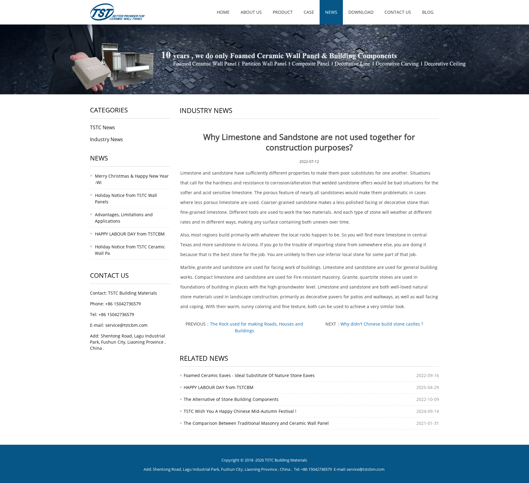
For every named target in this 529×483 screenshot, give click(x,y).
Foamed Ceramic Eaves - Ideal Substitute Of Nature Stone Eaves (249, 375)
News (331, 12)
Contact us (398, 12)
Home (223, 12)
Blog (427, 12)
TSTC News (102, 127)
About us (251, 12)
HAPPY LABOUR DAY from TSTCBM (218, 387)
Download (360, 12)
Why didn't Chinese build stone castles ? (381, 324)
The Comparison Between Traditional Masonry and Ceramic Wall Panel (256, 423)
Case (309, 12)
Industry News (106, 139)
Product (283, 12)
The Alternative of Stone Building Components (231, 399)
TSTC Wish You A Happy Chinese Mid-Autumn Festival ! (240, 411)
